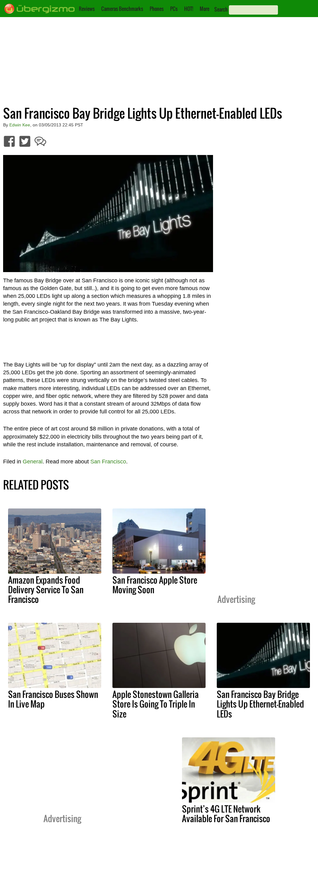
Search (221, 9)
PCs (174, 8)
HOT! (188, 8)
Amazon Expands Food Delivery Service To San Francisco (46, 589)
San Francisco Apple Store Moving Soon (154, 585)
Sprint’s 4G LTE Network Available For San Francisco (226, 814)
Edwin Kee (19, 124)
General (33, 461)
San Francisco (108, 461)
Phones (157, 8)
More (204, 8)
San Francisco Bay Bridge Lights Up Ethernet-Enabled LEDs (260, 704)
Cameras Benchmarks (122, 8)
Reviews (87, 8)
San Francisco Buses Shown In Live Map (53, 699)
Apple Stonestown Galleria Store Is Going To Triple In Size (155, 704)
